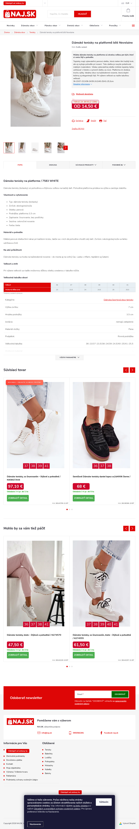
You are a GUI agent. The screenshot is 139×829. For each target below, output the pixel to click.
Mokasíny (49, 765)
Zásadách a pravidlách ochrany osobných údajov (57, 808)
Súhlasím (103, 801)
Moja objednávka (13, 768)
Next (132, 370)
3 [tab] (72, 509)
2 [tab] (69, 509)
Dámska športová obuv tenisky (118, 299)
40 (109, 624)
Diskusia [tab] (53, 165)
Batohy (48, 773)
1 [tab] (67, 509)
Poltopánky (49, 762)
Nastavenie (35, 824)
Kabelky (48, 769)
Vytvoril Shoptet (129, 823)
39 (40, 466)
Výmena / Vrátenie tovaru (17, 772)
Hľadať (82, 13)
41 (47, 466)
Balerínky (49, 754)
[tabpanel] (37, 441)
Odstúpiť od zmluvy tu (14, 3)
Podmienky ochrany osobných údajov (22, 779)
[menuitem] (11, 25)
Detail (23, 498)
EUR (127, 3)
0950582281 (78, 733)
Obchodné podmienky (15, 756)
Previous (126, 370)
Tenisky (48, 750)
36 (95, 466)
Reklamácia (11, 776)
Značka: (78, 129)
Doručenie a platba (14, 760)
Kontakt (9, 764)
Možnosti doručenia (84, 94)
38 (33, 466)
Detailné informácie (81, 84)
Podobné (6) (117, 165)
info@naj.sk (47, 733)
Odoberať (120, 694)
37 (26, 466)
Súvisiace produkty (85, 165)
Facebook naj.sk (111, 733)
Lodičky (48, 758)
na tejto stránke (80, 805)
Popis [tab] (20, 165)
